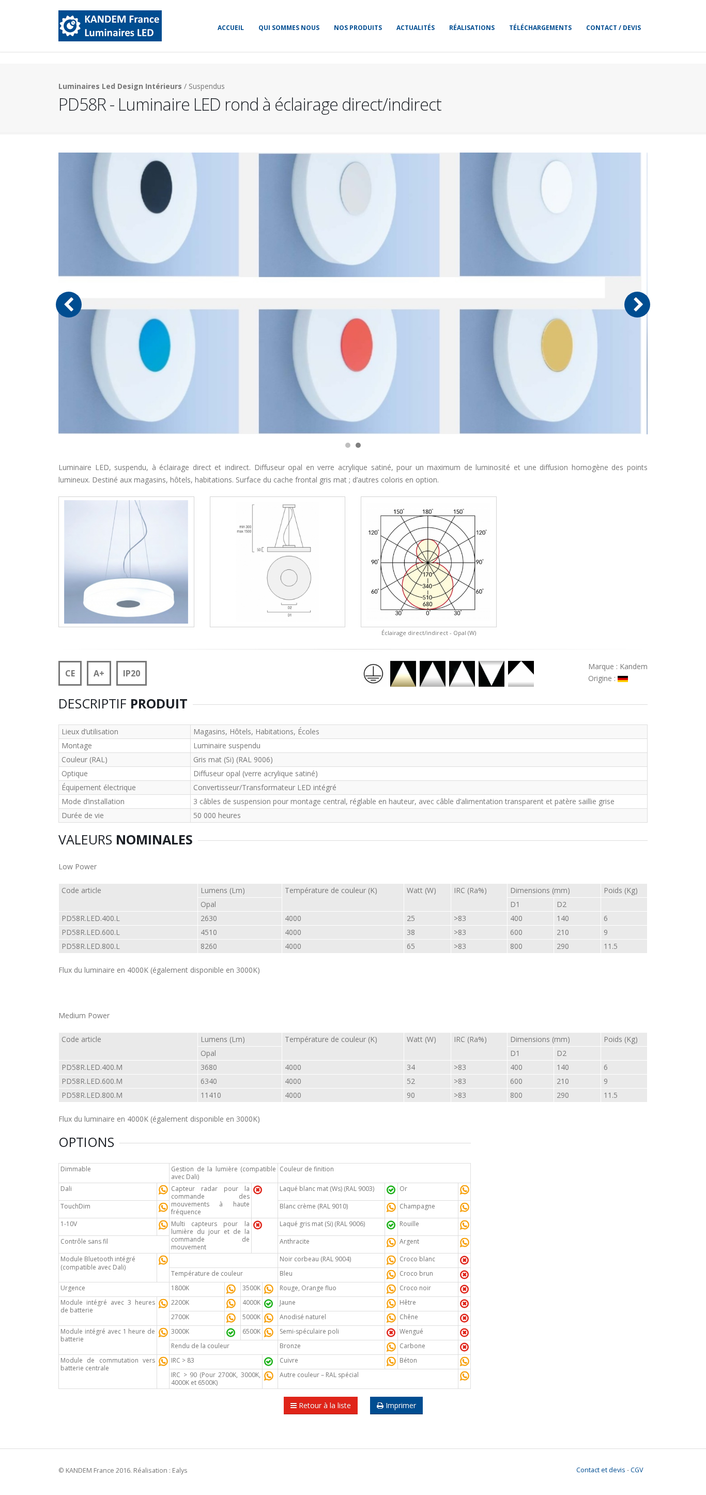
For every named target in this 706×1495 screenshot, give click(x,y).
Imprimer (399, 1405)
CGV (637, 1470)
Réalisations (472, 27)
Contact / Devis (613, 27)
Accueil (231, 27)
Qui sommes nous (288, 27)
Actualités (415, 27)
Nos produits (358, 27)
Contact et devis (600, 1470)
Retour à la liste (324, 1405)
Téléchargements (540, 27)
